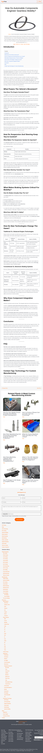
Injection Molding (5, 532)
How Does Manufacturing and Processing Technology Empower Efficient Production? (12, 436)
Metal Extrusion (6, 587)
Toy (4, 696)
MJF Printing (5, 562)
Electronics (6, 664)
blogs (14, 44)
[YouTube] (39, 739)
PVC (5, 648)
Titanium (5, 608)
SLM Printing (5, 560)
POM (5, 640)
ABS (5, 618)
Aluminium (6, 602)
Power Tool (7, 678)
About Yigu (3, 730)
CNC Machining (5, 528)
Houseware (6, 691)
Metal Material (5, 601)
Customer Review (6, 715)
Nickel (5, 613)
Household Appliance (8, 687)
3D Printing (4, 525)
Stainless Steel (7, 604)
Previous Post (4, 388)
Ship (6, 680)
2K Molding (6, 594)
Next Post (39, 388)
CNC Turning (5, 567)
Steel (5, 606)
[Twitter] (36, 739)
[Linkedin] (34, 739)
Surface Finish (5, 651)
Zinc (5, 610)
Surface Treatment (5, 547)
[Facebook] (35, 739)
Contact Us (20, 722)
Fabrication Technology (7, 698)
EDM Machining (6, 573)
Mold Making (5, 589)
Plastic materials (5, 539)
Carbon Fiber (6, 624)
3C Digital (6, 660)
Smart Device (7, 683)
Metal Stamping (5, 536)
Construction (6, 685)
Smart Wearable (7, 694)
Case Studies (5, 714)
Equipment (5, 712)
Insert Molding (6, 596)
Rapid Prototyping (5, 541)
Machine (6, 674)
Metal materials (5, 534)
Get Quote (3, 743)
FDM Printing (5, 555)
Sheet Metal (4, 543)
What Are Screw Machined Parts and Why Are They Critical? (30, 435)
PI (4, 637)
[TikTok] (40, 739)
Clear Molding (5, 591)
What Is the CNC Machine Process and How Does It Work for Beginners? (30, 458)
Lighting (6, 672)
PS (4, 644)
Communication (7, 662)
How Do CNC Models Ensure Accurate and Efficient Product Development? (11, 414)
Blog (2, 742)
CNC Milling (5, 569)
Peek (5, 633)
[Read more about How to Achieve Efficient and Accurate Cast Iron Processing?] (31, 404)
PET (5, 635)
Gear (6, 669)
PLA (5, 638)
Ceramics (6, 615)
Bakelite (5, 622)
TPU (5, 649)
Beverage (7, 667)
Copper (5, 611)
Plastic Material (6, 617)
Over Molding (5, 593)
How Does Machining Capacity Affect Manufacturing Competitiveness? (9, 459)
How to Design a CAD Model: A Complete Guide (12, 480)
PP (4, 642)
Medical (5, 658)
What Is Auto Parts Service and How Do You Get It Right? (30, 481)
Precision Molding (6, 598)
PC (4, 629)
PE (4, 631)
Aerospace (6, 656)
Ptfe (5, 646)
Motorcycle (7, 676)
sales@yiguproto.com (23, 721)
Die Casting (4, 530)
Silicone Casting (5, 545)
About (3, 710)
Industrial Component (8, 665)
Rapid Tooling (5, 578)
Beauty (5, 689)
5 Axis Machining (6, 571)
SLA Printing (5, 556)
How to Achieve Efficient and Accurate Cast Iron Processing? (31, 414)
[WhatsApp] (41, 739)
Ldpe (5, 626)
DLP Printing (5, 564)
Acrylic (5, 620)
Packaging (6, 692)
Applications (5, 653)
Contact (3, 717)
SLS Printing (5, 558)
